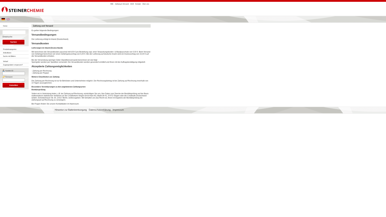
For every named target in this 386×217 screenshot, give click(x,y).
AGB (132, 4)
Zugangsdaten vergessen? (13, 65)
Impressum (118, 110)
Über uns (145, 4)
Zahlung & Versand (122, 4)
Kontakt (138, 4)
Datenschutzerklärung (100, 110)
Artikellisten (7, 53)
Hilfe (111, 4)
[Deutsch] (3, 20)
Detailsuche (7, 37)
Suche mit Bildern (9, 56)
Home (5, 26)
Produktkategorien (9, 49)
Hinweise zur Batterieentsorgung (71, 110)
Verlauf (5, 61)
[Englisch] (8, 20)
